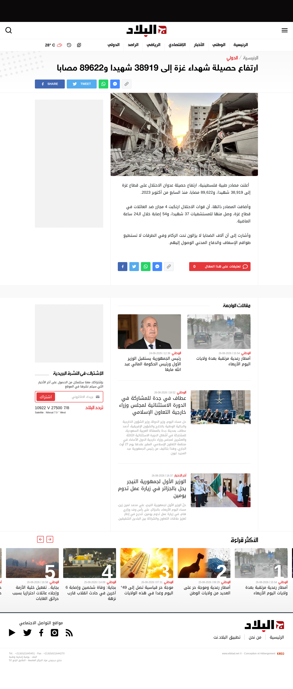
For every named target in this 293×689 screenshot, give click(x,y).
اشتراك (46, 396)
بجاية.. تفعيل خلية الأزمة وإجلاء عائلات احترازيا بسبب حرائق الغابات (35, 593)
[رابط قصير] (126, 84)
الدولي (114, 45)
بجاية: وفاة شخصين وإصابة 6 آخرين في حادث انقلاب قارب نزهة (91, 593)
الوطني (218, 45)
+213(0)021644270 (54, 653)
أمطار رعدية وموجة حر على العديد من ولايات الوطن (207, 590)
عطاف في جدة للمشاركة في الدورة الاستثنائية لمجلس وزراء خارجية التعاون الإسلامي (152, 405)
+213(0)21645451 (25, 653)
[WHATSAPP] (103, 84)
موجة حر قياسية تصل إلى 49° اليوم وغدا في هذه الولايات (147, 590)
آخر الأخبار (180, 475)
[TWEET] (134, 266)
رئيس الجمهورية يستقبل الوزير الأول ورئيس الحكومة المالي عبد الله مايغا (152, 364)
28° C (50, 45)
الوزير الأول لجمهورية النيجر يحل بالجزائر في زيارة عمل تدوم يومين (152, 488)
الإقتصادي (177, 45)
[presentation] (49, 539)
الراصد (133, 45)
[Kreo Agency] (280, 653)
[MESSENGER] (115, 84)
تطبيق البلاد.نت (226, 637)
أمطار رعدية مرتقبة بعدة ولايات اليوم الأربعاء (223, 361)
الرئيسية (241, 45)
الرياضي (153, 45)
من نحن (255, 637)
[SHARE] (122, 266)
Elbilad (146, 31)
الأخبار (199, 45)
